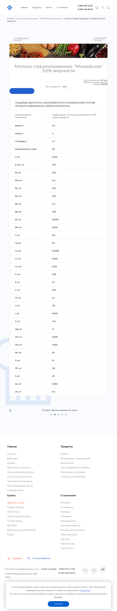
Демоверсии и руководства (75, 458)
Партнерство (68, 543)
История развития (70, 525)
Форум (10, 534)
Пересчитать (22, 91)
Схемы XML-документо (19, 476)
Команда (65, 512)
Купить (49, 7)
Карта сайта (67, 548)
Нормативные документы (20, 472)
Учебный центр (15, 490)
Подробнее (85, 590)
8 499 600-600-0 (66, 573)
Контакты (65, 502)
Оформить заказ (15, 502)
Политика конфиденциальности (22, 569)
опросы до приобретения (21, 530)
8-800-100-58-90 (85, 9)
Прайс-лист (13, 512)
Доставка (12, 525)
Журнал (11, 463)
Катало (65, 454)
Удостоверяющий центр (20, 486)
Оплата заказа (14, 521)
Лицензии (66, 516)
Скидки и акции (15, 507)
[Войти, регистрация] (102, 7)
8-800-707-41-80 (85, 6)
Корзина (17, 558)
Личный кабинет (41, 558)
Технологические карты (19, 481)
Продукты (37, 7)
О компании (62, 7)
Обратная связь (69, 534)
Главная (24, 7)
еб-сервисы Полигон (19, 467)
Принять (58, 604)
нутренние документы (73, 530)
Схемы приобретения (18, 516)
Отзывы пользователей (73, 476)
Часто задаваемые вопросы (75, 467)
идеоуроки (67, 463)
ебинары (12, 458)
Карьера (65, 539)
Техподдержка (68, 521)
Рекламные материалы (73, 472)
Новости (11, 454)
